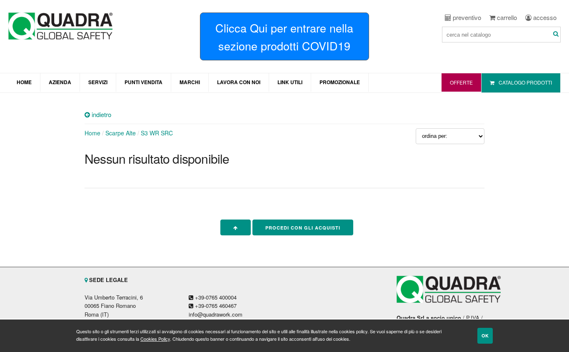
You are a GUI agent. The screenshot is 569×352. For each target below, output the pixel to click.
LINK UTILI (289, 82)
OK (485, 335)
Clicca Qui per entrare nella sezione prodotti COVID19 (284, 37)
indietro (100, 114)
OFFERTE (461, 82)
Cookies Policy (155, 338)
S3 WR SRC (157, 133)
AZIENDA (60, 82)
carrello (506, 17)
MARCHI (190, 82)
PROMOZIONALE (339, 82)
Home (92, 133)
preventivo (466, 17)
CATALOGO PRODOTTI (525, 82)
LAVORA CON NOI (238, 82)
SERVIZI (97, 82)
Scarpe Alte (120, 133)
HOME (24, 82)
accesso (544, 17)
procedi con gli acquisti (302, 228)
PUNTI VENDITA (143, 82)
